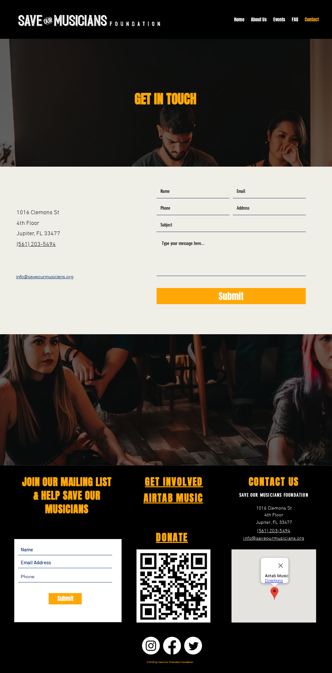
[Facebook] (172, 646)
